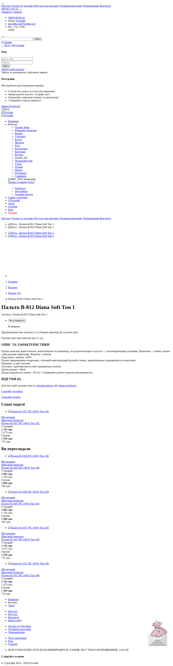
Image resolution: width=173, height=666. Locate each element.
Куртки (19, 154)
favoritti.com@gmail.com (21, 23)
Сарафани (20, 176)
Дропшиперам (91, 5)
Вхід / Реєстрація (14, 45)
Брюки (19, 133)
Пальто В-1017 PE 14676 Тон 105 (20, 539)
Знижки (12, 212)
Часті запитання (17, 638)
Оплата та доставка (22, 5)
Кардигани (21, 148)
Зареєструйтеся (67, 385)
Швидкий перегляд (12, 420)
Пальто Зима (22, 127)
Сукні (18, 163)
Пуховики (21, 173)
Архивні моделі (24, 194)
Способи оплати (10, 397)
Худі (17, 145)
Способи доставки (12, 391)
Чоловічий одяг (24, 160)
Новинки (13, 121)
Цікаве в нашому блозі (21, 182)
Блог (11, 209)
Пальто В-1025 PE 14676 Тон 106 (20, 467)
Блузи (18, 139)
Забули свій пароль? (12, 69)
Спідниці (20, 136)
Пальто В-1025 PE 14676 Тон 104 (20, 503)
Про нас (6, 5)
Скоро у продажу (18, 197)
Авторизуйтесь (44, 385)
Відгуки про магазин (46, 5)
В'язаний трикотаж (26, 130)
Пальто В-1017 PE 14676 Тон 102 (20, 423)
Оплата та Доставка (19, 626)
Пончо (18, 170)
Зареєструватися (10, 106)
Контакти (105, 5)
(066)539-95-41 (16, 17)
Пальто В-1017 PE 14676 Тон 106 (20, 575)
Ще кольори (8, 417)
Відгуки (12, 614)
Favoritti (20, 20)
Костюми (20, 151)
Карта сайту (15, 620)
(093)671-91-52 (9, 8)
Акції (11, 203)
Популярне (21, 191)
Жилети (19, 142)
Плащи (19, 166)
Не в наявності (16, 320)
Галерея (12, 206)
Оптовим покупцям (70, 5)
